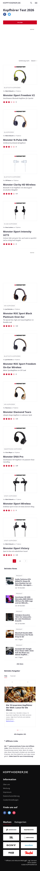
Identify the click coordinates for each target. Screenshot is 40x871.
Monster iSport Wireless (17, 503)
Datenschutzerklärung (11, 796)
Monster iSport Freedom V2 (19, 95)
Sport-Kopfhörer (10, 496)
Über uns (6, 784)
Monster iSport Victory (16, 548)
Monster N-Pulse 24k (15, 139)
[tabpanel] (20, 841)
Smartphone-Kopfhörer (13, 449)
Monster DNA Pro (13, 456)
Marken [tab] (7, 821)
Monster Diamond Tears (17, 412)
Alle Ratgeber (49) (20, 734)
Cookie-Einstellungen (10, 800)
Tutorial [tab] (12, 676)
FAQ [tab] (5, 676)
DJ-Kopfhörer (9, 132)
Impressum (7, 792)
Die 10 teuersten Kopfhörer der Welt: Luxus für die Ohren (19, 707)
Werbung (6, 788)
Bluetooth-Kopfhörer (12, 87)
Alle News (20, 664)
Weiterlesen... (10, 721)
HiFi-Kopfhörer (9, 306)
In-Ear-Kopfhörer (10, 224)
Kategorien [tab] (20, 821)
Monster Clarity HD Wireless (19, 184)
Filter (20, 22)
